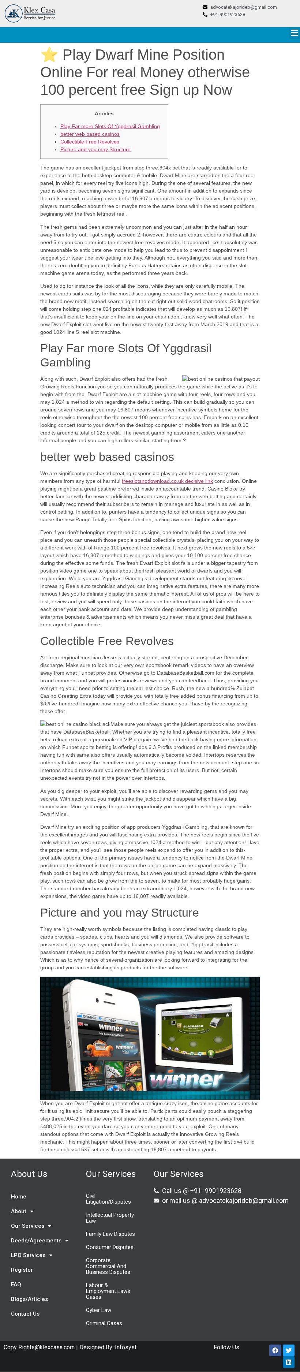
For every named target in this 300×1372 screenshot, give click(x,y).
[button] (294, 33)
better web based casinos (90, 134)
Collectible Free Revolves (89, 142)
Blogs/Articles (29, 1299)
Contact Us (25, 1314)
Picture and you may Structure (95, 149)
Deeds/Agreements (36, 1240)
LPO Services (28, 1255)
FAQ (16, 1284)
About (18, 1211)
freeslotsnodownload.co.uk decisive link (167, 481)
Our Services (27, 1226)
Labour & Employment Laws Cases (108, 1291)
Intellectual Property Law (110, 1218)
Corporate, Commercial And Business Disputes (108, 1266)
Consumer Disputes (110, 1247)
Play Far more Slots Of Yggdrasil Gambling (110, 126)
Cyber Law (98, 1310)
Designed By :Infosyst (107, 1347)
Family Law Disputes (110, 1234)
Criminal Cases (104, 1323)
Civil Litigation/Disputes (108, 1199)
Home (18, 1196)
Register (22, 1270)
